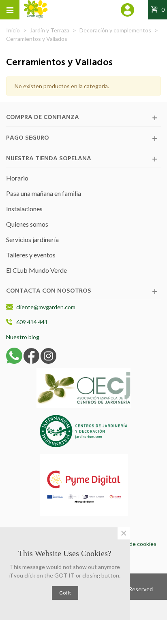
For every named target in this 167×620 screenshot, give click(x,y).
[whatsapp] (14, 355)
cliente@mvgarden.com (45, 307)
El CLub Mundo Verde (36, 270)
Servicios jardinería (32, 239)
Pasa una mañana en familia (43, 193)
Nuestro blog (22, 336)
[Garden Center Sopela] (35, 9)
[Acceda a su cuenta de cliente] (128, 11)
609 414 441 (32, 321)
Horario (17, 178)
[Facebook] (31, 355)
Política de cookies (132, 543)
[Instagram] (48, 355)
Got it (65, 593)
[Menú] (9, 9)
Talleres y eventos (31, 255)
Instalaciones (24, 208)
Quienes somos (27, 224)
